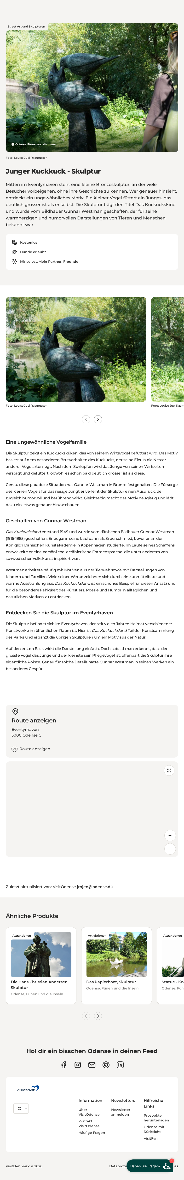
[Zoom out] (170, 849)
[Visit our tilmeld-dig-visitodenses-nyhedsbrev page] (92, 1065)
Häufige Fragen (92, 1133)
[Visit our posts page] (120, 1065)
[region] (92, 809)
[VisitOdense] (28, 1088)
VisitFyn (151, 1138)
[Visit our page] (78, 1065)
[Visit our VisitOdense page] (63, 1065)
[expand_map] (169, 770)
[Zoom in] (170, 835)
